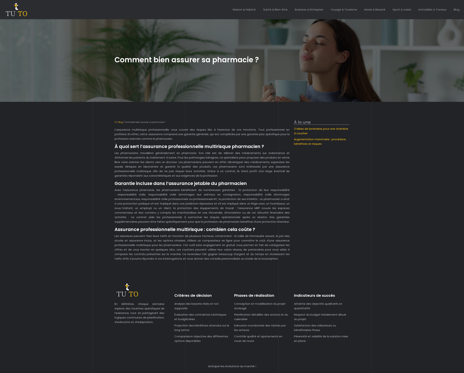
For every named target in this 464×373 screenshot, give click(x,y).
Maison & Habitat (244, 9)
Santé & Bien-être (275, 9)
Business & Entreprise (309, 9)
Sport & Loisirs (402, 9)
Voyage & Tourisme (344, 9)
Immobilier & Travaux (432, 9)
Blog (456, 9)
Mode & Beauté (374, 9)
